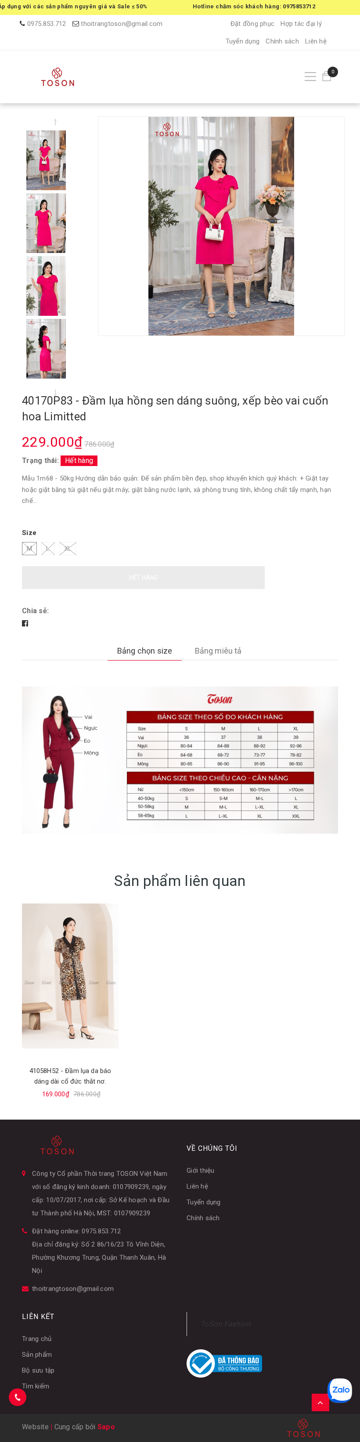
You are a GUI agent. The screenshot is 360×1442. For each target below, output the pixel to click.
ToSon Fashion (225, 1323)
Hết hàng (143, 577)
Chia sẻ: (35, 611)
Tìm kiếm (35, 1386)
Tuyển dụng (243, 41)
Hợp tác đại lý (301, 24)
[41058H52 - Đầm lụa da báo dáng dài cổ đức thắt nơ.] (70, 976)
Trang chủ (36, 1339)
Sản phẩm (37, 1355)
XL (68, 549)
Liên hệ (316, 41)
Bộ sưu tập (38, 1370)
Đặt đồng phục (252, 24)
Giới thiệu (201, 1171)
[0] (326, 76)
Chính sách (282, 41)
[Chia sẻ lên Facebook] (25, 623)
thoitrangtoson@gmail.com (121, 24)
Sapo (106, 1427)
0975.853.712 (46, 24)
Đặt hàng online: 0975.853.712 (76, 1231)
